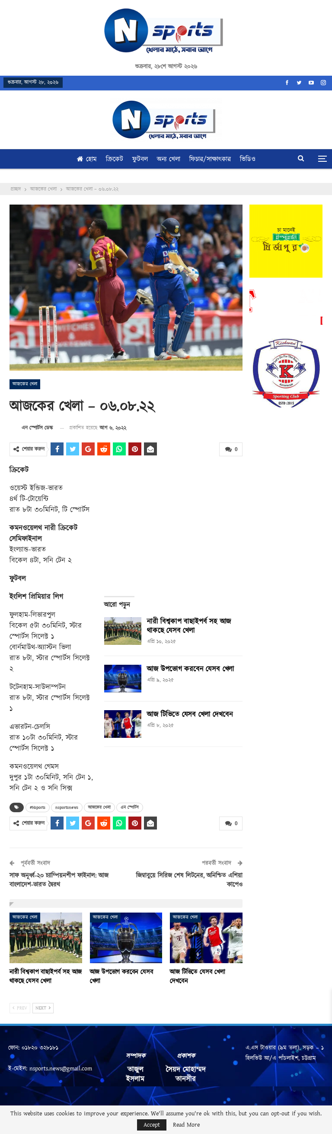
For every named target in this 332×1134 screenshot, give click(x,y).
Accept (152, 1125)
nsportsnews (66, 807)
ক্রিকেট (114, 159)
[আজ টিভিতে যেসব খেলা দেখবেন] (122, 724)
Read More (186, 1125)
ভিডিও (247, 159)
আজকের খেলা (25, 384)
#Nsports (37, 807)
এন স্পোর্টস (130, 807)
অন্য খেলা (168, 159)
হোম (91, 159)
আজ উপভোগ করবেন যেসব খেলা (190, 669)
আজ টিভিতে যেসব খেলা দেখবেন (190, 714)
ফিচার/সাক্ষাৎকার (210, 159)
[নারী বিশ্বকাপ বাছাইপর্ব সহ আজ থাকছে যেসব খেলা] (122, 631)
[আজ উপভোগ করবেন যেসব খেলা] (122, 678)
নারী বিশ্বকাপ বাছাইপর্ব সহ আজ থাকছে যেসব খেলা (189, 626)
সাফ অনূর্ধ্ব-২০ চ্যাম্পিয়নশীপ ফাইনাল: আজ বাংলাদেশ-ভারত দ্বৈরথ (59, 880)
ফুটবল (140, 159)
